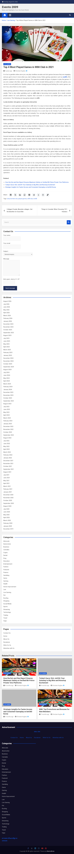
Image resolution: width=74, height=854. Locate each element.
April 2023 (6, 415)
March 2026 (7, 315)
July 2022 (6, 441)
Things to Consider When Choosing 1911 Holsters (54, 210)
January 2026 (7, 321)
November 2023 (8, 395)
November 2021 (8, 463)
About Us (6, 639)
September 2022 (8, 435)
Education (6, 561)
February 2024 (7, 386)
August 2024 (7, 369)
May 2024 (6, 378)
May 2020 (6, 515)
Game (5, 578)
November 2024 (8, 361)
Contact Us (7, 633)
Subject (5, 251)
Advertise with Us (8, 648)
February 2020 (7, 523)
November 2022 (8, 429)
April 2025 (6, 347)
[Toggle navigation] (10, 15)
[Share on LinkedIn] (20, 195)
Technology (7, 612)
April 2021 (6, 483)
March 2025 (7, 350)
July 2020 (6, 509)
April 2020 (6, 517)
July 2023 (6, 406)
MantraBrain (50, 851)
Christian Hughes (20, 71)
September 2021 (8, 469)
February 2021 (7, 489)
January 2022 (7, 458)
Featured (6, 569)
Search (69, 222)
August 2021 (7, 472)
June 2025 (6, 341)
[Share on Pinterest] (29, 195)
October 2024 (7, 364)
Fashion (5, 567)
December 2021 (8, 460)
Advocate (6, 541)
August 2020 (7, 506)
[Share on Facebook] (11, 195)
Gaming (5, 581)
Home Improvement (9, 587)
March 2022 (7, 452)
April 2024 (6, 381)
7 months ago (45, 714)
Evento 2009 (10, 7)
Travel (5, 618)
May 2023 (6, 412)
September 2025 (8, 332)
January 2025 (7, 355)
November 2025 (8, 327)
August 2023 (7, 404)
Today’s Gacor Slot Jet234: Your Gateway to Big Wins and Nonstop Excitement (52, 680)
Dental (5, 555)
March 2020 (7, 520)
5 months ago (9, 716)
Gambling (6, 575)
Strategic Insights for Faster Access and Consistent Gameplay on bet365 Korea (30, 187)
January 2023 (7, 424)
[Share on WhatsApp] (24, 195)
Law (4, 589)
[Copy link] (48, 195)
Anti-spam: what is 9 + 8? (11, 279)
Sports (5, 606)
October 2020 (7, 500)
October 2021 (7, 466)
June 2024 (6, 375)
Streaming (6, 609)
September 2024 (8, 367)
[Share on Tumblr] (38, 195)
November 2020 (8, 498)
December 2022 (8, 426)
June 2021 (6, 478)
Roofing (5, 598)
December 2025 (8, 324)
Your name (6, 235)
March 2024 (7, 384)
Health (5, 584)
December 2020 (8, 495)
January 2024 (7, 389)
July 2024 (6, 372)
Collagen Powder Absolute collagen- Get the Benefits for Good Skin (19, 210)
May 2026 (6, 310)
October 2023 (7, 398)
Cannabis (6, 550)
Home (5, 636)
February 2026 (7, 318)
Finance (5, 572)
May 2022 (6, 446)
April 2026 (6, 313)
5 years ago (8, 71)
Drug (4, 558)
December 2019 (8, 529)
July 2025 (6, 338)
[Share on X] (15, 195)
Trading (5, 615)
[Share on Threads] (43, 195)
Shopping (6, 601)
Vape (5, 621)
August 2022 (7, 438)
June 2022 (6, 443)
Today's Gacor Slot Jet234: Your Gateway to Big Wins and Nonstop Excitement (30, 185)
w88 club (30, 198)
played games (22, 198)
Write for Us (7, 645)
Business (6, 547)
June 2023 (6, 409)
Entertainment (7, 564)
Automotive (7, 544)
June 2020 (6, 512)
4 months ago (9, 685)
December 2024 (8, 358)
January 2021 (7, 492)
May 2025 (6, 344)
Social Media (7, 604)
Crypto (5, 552)
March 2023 (7, 418)
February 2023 (7, 421)
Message (6, 259)
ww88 (35, 198)
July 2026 (6, 304)
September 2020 (8, 503)
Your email (6, 243)
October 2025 (7, 330)
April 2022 (6, 449)
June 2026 (6, 307)
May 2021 (6, 480)
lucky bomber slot (12, 198)
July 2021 (6, 475)
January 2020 (7, 526)
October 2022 (7, 432)
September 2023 (8, 401)
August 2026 (7, 301)
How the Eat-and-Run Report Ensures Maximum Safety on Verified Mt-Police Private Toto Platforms (37, 182)
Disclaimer (6, 642)
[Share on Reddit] (34, 195)
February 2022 (7, 455)
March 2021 (7, 486)
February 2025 (7, 352)
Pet (4, 595)
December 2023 (8, 392)
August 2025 (7, 335)
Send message (10, 288)
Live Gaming (7, 64)
